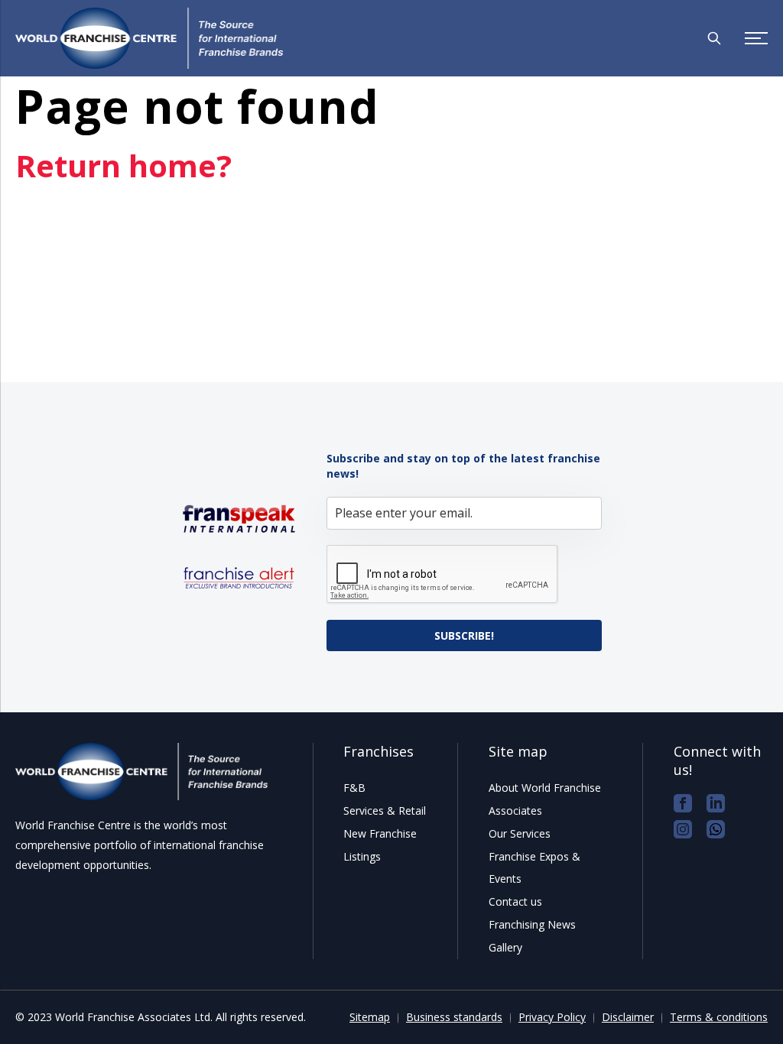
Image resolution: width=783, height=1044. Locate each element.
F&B (354, 787)
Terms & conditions (719, 1017)
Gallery (505, 947)
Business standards (454, 1017)
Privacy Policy (552, 1017)
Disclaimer (628, 1017)
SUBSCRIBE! (464, 635)
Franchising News (532, 924)
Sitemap (369, 1017)
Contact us (515, 901)
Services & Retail (384, 810)
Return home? (123, 165)
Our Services (520, 833)
